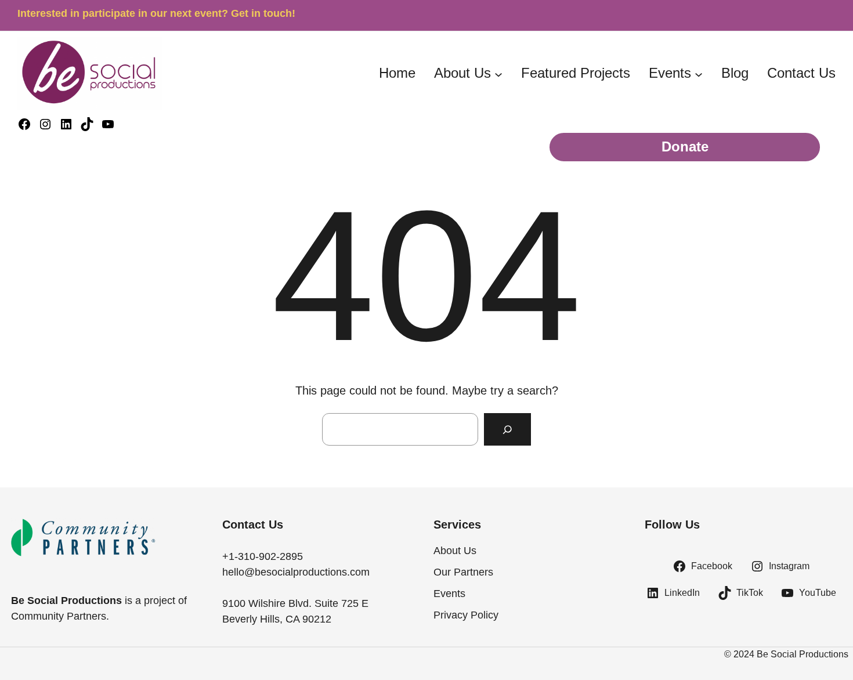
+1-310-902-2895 (262, 556)
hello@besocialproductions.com (296, 572)
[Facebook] (24, 124)
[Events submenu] (699, 74)
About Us (462, 73)
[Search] (507, 429)
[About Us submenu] (498, 74)
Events (670, 73)
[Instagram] (45, 124)
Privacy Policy (465, 615)
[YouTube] (108, 124)
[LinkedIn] (66, 124)
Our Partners (463, 572)
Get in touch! (263, 13)
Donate (685, 146)
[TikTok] (87, 124)
